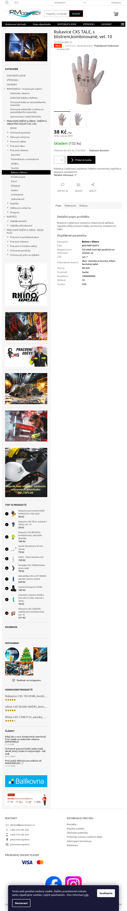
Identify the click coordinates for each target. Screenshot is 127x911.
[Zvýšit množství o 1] (65, 158)
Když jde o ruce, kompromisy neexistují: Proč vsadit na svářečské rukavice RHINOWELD (25, 739)
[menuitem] (15, 24)
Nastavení (21, 903)
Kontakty (60, 2)
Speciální (15, 154)
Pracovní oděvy (18, 141)
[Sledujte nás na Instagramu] (73, 884)
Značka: (63, 49)
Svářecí (14, 190)
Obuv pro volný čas (20, 136)
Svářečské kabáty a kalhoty (24, 97)
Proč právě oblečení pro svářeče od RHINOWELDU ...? (23, 762)
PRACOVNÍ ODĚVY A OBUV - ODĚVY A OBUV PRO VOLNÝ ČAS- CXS (27, 122)
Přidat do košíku (83, 159)
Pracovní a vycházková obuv (24, 237)
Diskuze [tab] (83, 205)
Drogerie (14, 212)
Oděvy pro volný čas (20, 207)
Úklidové (15, 185)
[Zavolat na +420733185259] (10, 2)
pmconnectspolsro (19, 839)
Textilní (15, 167)
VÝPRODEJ (13, 79)
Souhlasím (106, 893)
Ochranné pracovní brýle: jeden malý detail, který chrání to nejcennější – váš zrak (25, 751)
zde (86, 894)
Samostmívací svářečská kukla (25, 116)
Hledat (76, 13)
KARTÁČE (12, 216)
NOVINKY (12, 84)
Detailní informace (63, 174)
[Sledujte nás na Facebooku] (53, 884)
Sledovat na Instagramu (29, 680)
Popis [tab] (58, 205)
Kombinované (18, 176)
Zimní (14, 181)
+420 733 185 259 (19, 829)
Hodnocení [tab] (70, 205)
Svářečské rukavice (20, 93)
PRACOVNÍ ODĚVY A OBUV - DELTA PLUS (25, 231)
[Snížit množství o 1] (65, 162)
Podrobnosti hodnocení (106, 45)
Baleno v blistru (19, 172)
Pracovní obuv (17, 145)
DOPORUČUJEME (16, 75)
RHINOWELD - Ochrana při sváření (24, 88)
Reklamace (72, 845)
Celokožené (17, 194)
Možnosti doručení (99, 150)
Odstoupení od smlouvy (79, 840)
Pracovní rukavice (19, 150)
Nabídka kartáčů (18, 220)
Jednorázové (17, 198)
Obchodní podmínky (77, 832)
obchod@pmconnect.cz (22, 824)
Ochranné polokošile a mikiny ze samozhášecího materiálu (27, 110)
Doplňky (14, 203)
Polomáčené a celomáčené (25, 159)
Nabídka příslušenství (21, 225)
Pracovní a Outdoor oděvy (23, 245)
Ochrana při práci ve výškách (24, 254)
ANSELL (15, 163)
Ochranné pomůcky (20, 132)
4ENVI (13, 128)
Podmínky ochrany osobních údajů (84, 836)
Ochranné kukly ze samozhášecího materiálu (28, 103)
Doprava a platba (75, 828)
